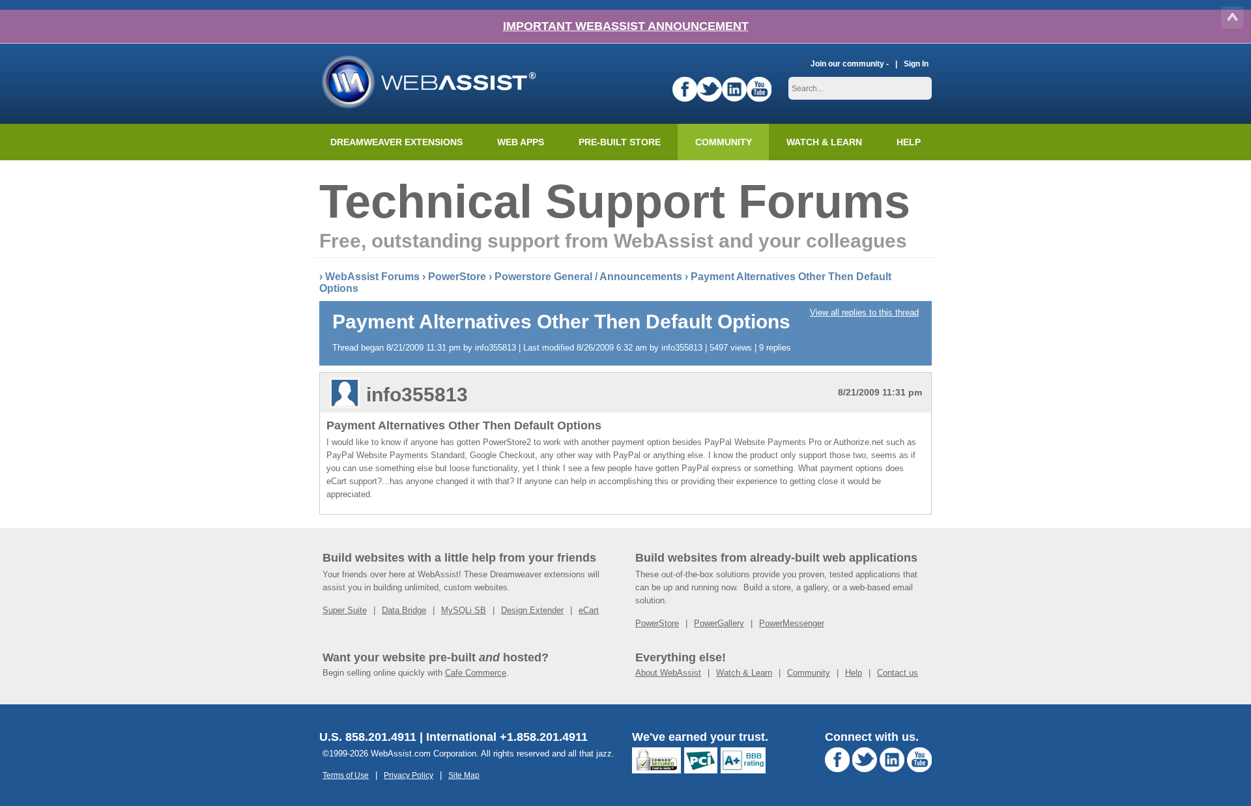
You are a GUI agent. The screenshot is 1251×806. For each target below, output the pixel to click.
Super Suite (345, 610)
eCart (589, 610)
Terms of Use (346, 775)
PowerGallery (719, 623)
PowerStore (457, 276)
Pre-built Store (620, 142)
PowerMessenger (791, 623)
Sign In (916, 63)
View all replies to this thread (864, 312)
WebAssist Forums (372, 276)
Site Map (464, 775)
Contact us (897, 673)
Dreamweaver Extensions (396, 142)
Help (853, 673)
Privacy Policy (408, 775)
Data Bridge (404, 610)
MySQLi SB (463, 610)
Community (723, 142)
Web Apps (520, 142)
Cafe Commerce (475, 673)
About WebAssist (668, 673)
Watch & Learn (824, 142)
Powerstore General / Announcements (588, 276)
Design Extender (532, 610)
